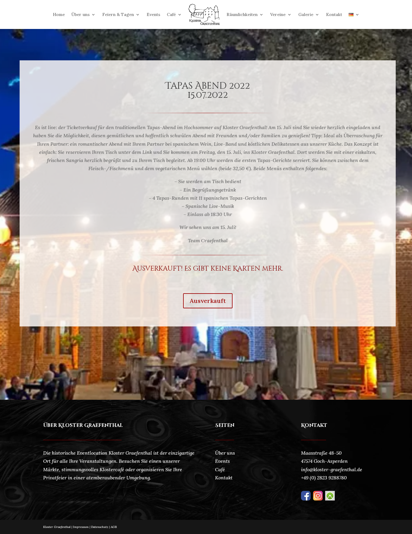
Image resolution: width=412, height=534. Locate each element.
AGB (114, 527)
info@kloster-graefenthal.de (331, 469)
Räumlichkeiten (242, 14)
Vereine (278, 14)
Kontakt (334, 14)
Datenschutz (101, 527)
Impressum (81, 527)
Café (171, 14)
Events (153, 14)
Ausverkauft (208, 300)
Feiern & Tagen (118, 14)
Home (59, 14)
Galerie (305, 14)
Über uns (80, 14)
